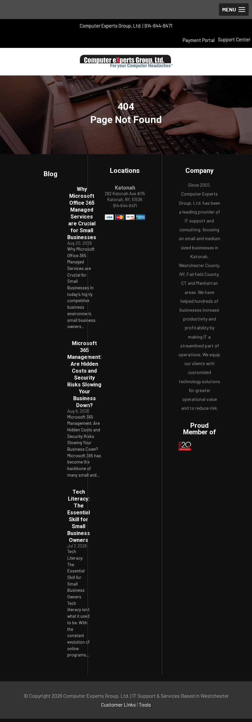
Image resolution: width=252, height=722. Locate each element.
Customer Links (118, 704)
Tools (145, 704)
